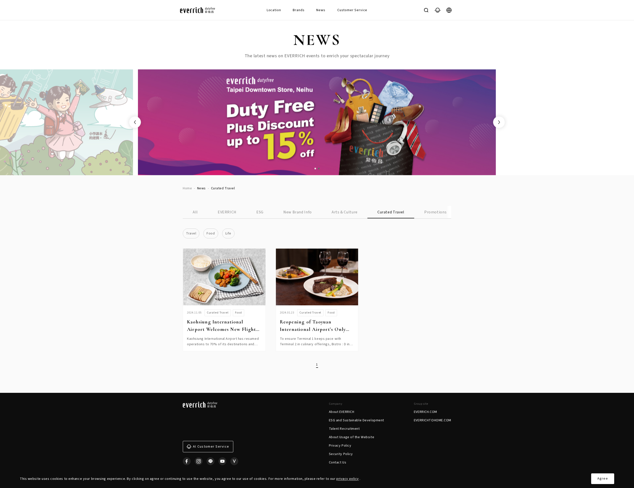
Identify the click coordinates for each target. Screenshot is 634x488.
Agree (602, 478)
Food (211, 233)
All (195, 212)
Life (228, 233)
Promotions (435, 212)
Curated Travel (390, 212)
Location (274, 10)
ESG (260, 212)
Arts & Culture (345, 212)
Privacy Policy (340, 445)
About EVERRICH (341, 411)
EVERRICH (227, 212)
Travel (191, 233)
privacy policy (347, 478)
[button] (315, 168)
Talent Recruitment (344, 428)
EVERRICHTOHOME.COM (432, 420)
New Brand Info (297, 212)
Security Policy (341, 454)
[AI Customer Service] (438, 10)
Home (187, 188)
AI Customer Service (211, 446)
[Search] (426, 10)
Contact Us (337, 462)
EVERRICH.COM (425, 411)
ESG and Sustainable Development (356, 420)
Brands (298, 10)
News (320, 10)
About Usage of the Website (351, 437)
